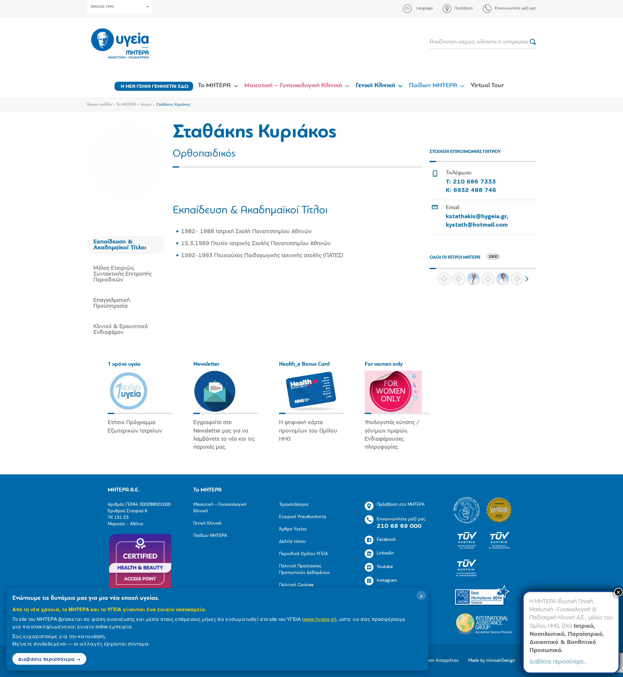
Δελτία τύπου (292, 541)
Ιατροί (146, 105)
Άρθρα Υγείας (293, 529)
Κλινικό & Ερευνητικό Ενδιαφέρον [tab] (120, 330)
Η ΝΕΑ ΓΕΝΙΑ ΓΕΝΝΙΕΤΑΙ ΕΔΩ (155, 86)
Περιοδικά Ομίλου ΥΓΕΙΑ (303, 554)
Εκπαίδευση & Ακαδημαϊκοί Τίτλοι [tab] (119, 245)
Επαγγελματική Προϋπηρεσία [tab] (111, 303)
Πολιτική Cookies (296, 585)
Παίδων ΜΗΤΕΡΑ (433, 85)
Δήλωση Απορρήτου (438, 660)
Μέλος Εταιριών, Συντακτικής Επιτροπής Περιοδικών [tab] (122, 274)
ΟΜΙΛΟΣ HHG (102, 7)
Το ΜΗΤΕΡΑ (214, 85)
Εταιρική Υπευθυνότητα (302, 517)
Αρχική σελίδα (99, 105)
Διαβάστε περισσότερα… (558, 662)
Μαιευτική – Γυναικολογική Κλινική (293, 85)
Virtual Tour (487, 85)
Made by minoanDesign (491, 660)
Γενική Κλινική (375, 85)
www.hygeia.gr (319, 618)
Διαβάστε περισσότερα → (49, 659)
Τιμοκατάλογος (294, 504)
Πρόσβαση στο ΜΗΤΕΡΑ (401, 504)
